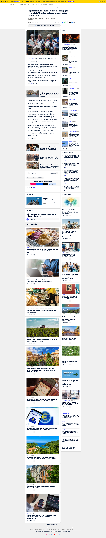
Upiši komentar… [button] (33, 219)
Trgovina (39, 7)
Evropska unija (31, 58)
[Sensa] (63, 529)
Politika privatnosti (63, 531)
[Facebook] (49, 534)
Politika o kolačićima (47, 531)
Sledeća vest (53, 173)
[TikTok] (57, 534)
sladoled (34, 177)
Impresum (38, 531)
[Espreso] (40, 529)
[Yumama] (68, 529)
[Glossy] (50, 529)
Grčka (31, 83)
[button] (58, 22)
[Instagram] (46, 534)
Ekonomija (34, 7)
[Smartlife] (59, 529)
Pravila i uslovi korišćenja (55, 531)
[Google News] (60, 534)
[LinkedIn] (52, 534)
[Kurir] (36, 529)
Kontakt (41, 531)
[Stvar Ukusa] (74, 529)
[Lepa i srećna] (54, 529)
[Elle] (44, 529)
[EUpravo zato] (5, 1)
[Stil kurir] (47, 529)
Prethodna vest (33, 173)
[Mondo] (32, 529)
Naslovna (29, 7)
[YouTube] (54, 534)
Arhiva (69, 531)
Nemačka (29, 177)
